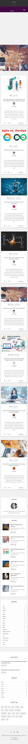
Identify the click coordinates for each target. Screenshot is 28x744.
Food (2, 695)
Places (12, 707)
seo (3, 635)
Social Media (22, 713)
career (4, 614)
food (4, 620)
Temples (17, 707)
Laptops (3, 719)
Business (3, 692)
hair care (6, 710)
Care (2, 686)
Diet (9, 707)
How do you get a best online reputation (14, 308)
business (4, 610)
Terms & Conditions (17, 735)
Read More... (21, 123)
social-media (11, 304)
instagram (5, 629)
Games (9, 713)
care (3, 612)
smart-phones (6, 638)
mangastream (6, 633)
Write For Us (23, 735)
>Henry (14, 106)
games (4, 623)
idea (6, 707)
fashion (4, 618)
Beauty (2, 697)
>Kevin (14, 471)
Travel (2, 688)
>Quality (14, 365)
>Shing (14, 417)
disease (4, 616)
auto (4, 605)
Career (2, 684)
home (4, 625)
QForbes (15, 737)
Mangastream (18, 710)
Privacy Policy (9, 735)
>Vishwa (14, 209)
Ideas (2, 682)
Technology (3, 716)
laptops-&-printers (11, 198)
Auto (7, 719)
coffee (22, 707)
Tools (2, 690)
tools (11, 95)
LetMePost (16, 739)
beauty (4, 608)
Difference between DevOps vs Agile (14, 150)
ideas (4, 627)
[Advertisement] (14, 27)
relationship (3, 713)
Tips (2, 710)
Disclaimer (4, 735)
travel (4, 644)
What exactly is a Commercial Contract (10, 670)
